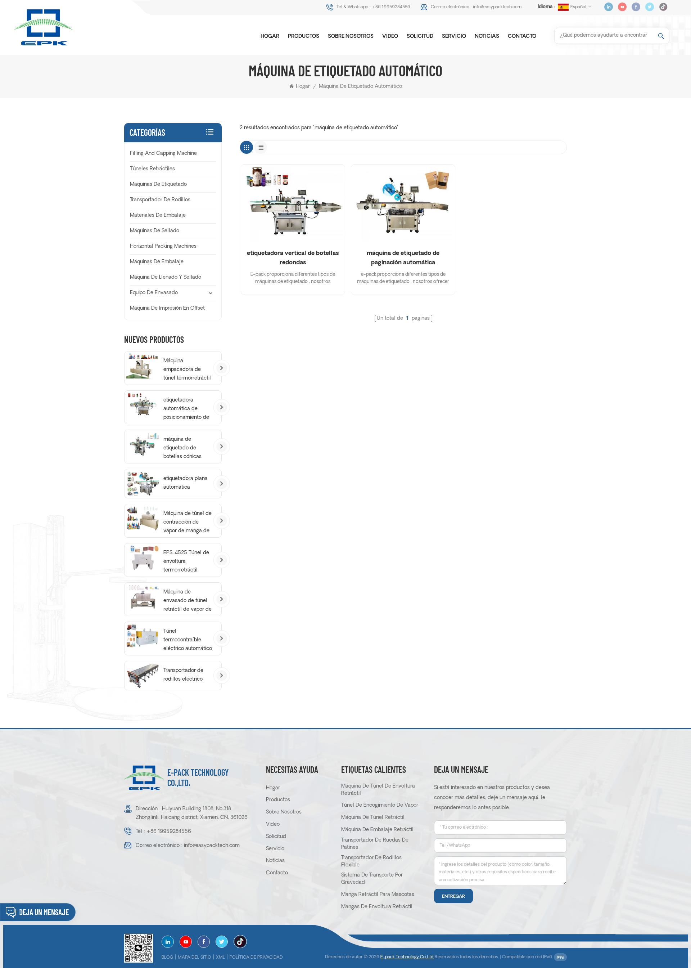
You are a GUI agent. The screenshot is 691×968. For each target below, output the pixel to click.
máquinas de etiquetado (158, 184)
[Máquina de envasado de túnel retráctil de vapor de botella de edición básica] (143, 597)
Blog (167, 957)
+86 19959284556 (391, 7)
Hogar (270, 36)
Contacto (522, 36)
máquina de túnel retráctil (373, 817)
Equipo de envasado (154, 293)
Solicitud (420, 36)
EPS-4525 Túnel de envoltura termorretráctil (186, 561)
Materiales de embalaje (158, 215)
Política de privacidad (256, 957)
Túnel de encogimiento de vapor (379, 805)
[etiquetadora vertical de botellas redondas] (293, 204)
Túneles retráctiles (152, 169)
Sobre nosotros (351, 36)
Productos (303, 36)
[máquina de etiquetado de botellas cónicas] (143, 444)
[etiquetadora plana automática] (143, 483)
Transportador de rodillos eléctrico (183, 675)
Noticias (487, 36)
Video (390, 36)
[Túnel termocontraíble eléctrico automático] (143, 636)
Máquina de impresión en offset (167, 308)
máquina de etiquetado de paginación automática (403, 258)
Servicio (454, 36)
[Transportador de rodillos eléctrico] (143, 675)
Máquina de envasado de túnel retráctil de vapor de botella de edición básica (187, 602)
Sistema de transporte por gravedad (372, 879)
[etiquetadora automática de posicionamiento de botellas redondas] (143, 405)
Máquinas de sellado (154, 231)
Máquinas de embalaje (157, 262)
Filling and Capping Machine (163, 153)
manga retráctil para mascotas (377, 894)
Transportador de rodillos (160, 200)
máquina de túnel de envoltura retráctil (378, 790)
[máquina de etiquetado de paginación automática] (403, 204)
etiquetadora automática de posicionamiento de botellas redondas (186, 410)
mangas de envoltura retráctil (376, 907)
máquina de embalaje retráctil (377, 830)
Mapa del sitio (194, 957)
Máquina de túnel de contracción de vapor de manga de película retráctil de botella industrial (187, 523)
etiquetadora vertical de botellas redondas (293, 258)
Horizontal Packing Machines (163, 246)
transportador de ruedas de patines (374, 844)
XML (220, 957)
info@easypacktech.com (497, 7)
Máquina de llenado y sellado (165, 277)
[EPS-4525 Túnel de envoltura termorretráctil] (143, 557)
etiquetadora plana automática (185, 483)
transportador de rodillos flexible (371, 861)
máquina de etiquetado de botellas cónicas (182, 448)
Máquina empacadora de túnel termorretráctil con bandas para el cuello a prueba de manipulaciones (187, 370)
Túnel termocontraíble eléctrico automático (187, 640)
